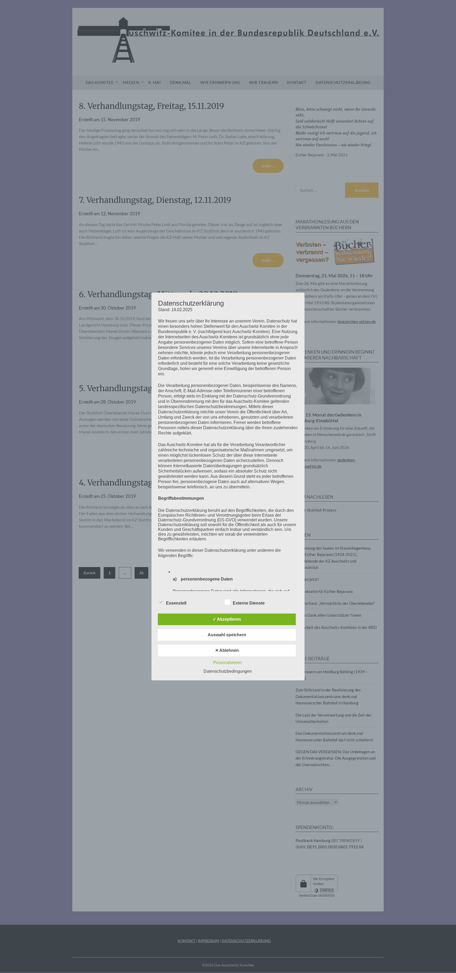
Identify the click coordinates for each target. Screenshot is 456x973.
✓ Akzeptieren (227, 619)
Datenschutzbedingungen (227, 671)
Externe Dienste (249, 603)
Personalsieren (227, 662)
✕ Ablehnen (227, 650)
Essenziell (176, 603)
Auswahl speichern (227, 635)
